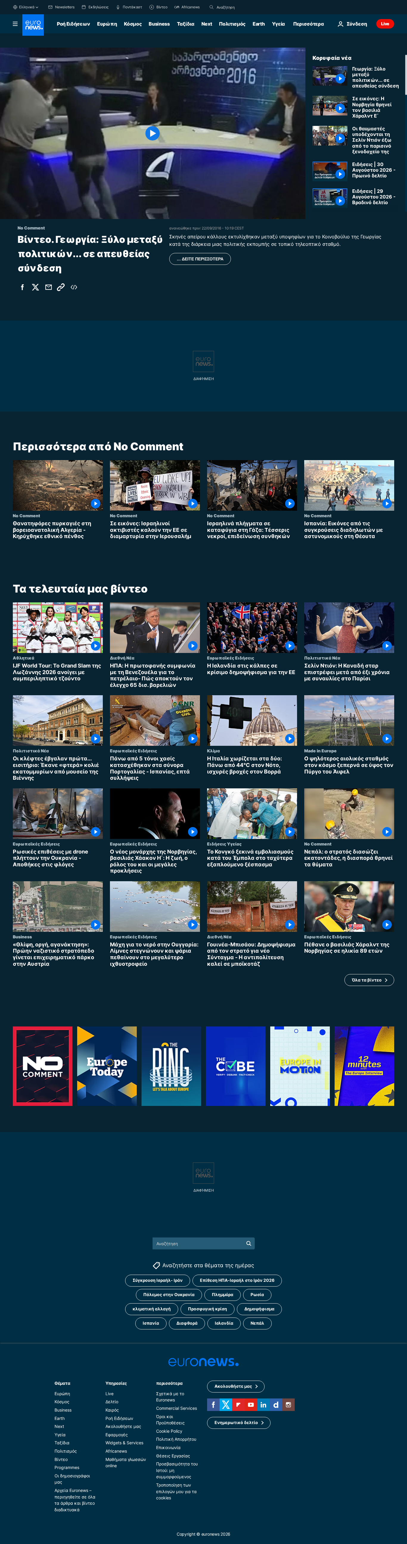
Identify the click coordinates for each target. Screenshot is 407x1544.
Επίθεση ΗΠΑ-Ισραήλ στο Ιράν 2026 (237, 1280)
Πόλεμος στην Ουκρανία (169, 1294)
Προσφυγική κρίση (207, 1308)
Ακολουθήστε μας (123, 1426)
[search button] (211, 7)
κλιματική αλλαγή (152, 1308)
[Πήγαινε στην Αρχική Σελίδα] (33, 25)
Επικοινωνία (168, 1447)
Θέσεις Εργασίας (173, 1455)
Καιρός (112, 1409)
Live (385, 23)
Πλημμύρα (222, 1294)
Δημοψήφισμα (259, 1308)
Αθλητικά (23, 657)
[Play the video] (152, 133)
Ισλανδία (224, 1323)
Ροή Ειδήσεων (73, 24)
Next (206, 24)
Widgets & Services (124, 1442)
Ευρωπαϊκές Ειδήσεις (230, 657)
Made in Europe (320, 750)
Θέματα (62, 1383)
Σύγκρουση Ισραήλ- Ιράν (158, 1280)
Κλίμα (213, 750)
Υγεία (278, 24)
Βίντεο (61, 1459)
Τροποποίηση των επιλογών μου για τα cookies (176, 1491)
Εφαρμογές (116, 1434)
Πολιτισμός (232, 24)
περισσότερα (169, 1383)
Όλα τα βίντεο (367, 979)
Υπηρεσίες (116, 1383)
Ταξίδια (185, 24)
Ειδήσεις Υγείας (224, 843)
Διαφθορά (187, 1323)
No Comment (26, 515)
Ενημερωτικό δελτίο (236, 1422)
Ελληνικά (27, 7)
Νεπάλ (257, 1323)
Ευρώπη (107, 24)
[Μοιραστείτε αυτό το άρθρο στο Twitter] (35, 287)
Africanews (116, 1451)
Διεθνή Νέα (122, 657)
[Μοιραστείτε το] (48, 287)
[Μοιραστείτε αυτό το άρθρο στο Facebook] (22, 287)
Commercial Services (176, 1408)
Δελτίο (111, 1401)
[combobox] (241, 7)
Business (159, 24)
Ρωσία (257, 1294)
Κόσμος (133, 24)
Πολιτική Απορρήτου (176, 1439)
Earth (259, 24)
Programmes (67, 1467)
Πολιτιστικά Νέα (322, 657)
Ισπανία (151, 1323)
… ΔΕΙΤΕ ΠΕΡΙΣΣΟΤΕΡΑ (200, 259)
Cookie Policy (169, 1431)
